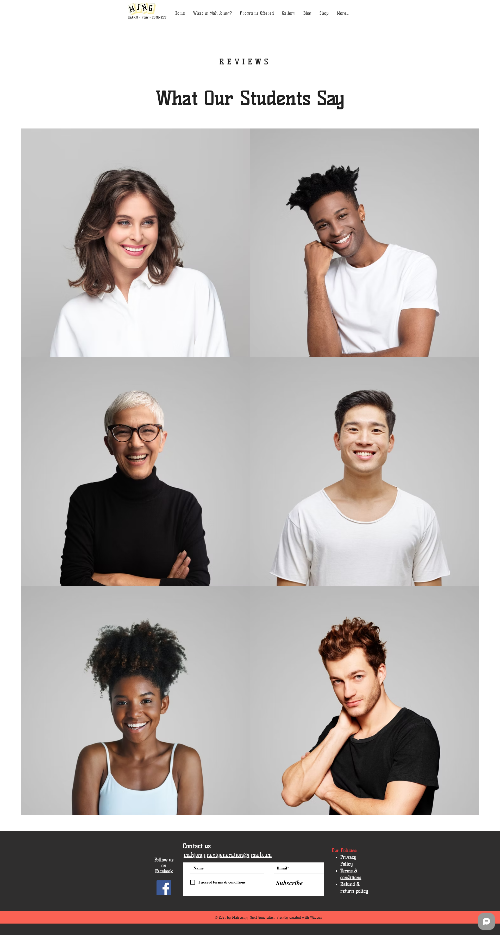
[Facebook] (164, 887)
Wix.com (316, 917)
